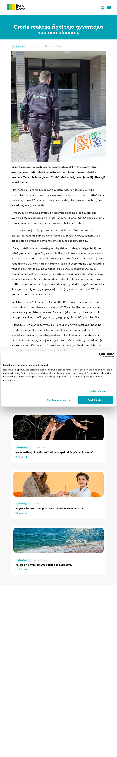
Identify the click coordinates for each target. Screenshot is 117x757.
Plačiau (19, 457)
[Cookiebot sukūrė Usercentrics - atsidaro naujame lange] (101, 355)
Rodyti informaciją (99, 391)
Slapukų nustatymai (56, 400)
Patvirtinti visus (95, 400)
